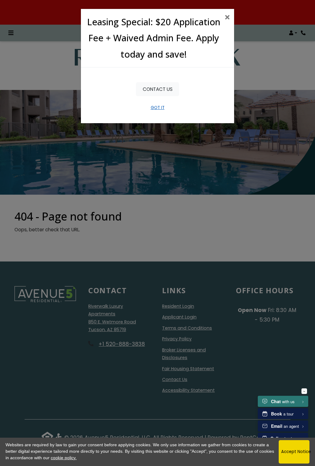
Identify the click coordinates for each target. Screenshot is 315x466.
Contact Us (158, 89)
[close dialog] (227, 18)
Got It (158, 108)
